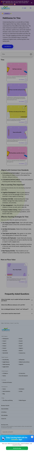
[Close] (32, 437)
